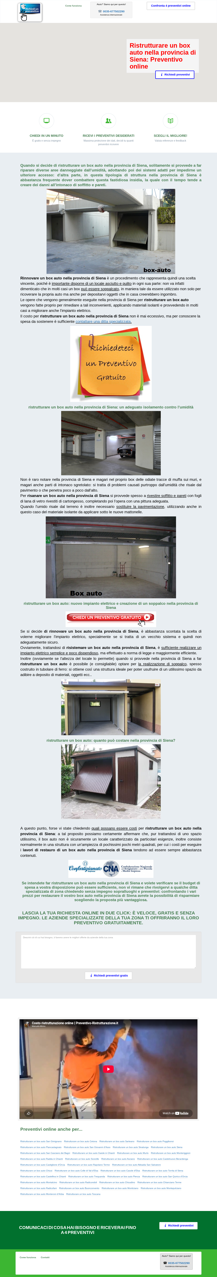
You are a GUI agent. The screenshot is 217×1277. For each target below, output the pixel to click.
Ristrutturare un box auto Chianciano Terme (159, 1182)
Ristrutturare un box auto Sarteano (116, 1141)
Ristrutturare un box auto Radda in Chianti (41, 1159)
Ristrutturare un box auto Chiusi (36, 1170)
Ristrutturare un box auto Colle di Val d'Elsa (76, 1170)
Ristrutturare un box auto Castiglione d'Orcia (42, 1164)
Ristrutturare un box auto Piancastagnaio (40, 1147)
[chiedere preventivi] (110, 364)
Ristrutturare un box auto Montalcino (38, 1182)
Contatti (45, 1257)
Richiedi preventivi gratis (111, 975)
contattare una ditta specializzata (103, 321)
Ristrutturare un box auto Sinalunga (131, 1147)
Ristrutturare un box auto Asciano (118, 1159)
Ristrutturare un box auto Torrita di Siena (162, 1170)
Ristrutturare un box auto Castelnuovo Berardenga (162, 1159)
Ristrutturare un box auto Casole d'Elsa (120, 1170)
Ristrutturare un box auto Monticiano (120, 1188)
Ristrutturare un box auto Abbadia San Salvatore (136, 1164)
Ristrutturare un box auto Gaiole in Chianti (93, 1153)
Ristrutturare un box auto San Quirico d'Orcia (165, 1176)
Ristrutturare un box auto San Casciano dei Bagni (45, 1153)
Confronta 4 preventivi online (171, 5)
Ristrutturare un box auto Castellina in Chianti (43, 1176)
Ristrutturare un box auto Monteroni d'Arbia (42, 1194)
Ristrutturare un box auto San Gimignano (41, 1141)
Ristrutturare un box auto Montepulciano (161, 1188)
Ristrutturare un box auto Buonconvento (79, 1188)
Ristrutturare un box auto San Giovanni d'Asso (87, 1147)
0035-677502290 (114, 11)
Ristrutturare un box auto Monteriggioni (170, 1153)
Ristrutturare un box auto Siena (166, 1147)
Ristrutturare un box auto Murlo (133, 1153)
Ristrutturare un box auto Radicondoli (78, 1182)
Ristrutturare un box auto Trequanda (86, 1176)
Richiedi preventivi (178, 74)
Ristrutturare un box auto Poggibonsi (155, 1141)
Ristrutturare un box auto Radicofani (38, 1188)
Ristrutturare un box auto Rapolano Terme (88, 1164)
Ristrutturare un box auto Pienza (123, 1176)
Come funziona (73, 5)
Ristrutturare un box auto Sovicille (82, 1159)
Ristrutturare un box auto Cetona (80, 1141)
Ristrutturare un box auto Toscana (83, 1194)
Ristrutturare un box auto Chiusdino (117, 1182)
